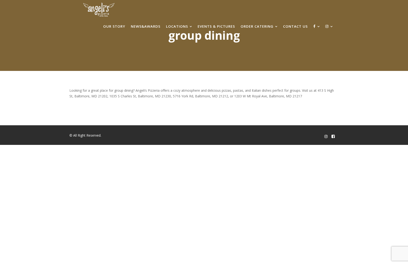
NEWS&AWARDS (145, 26)
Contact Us (295, 26)
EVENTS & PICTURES (216, 26)
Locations (177, 26)
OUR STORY (114, 26)
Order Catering (257, 26)
